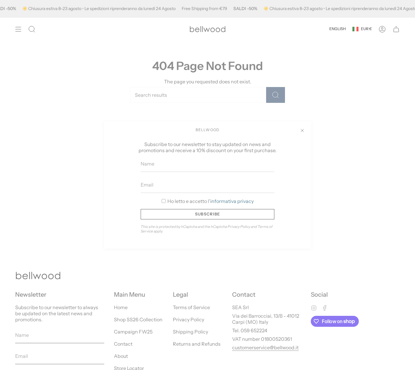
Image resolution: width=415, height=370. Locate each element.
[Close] (302, 130)
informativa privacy (232, 201)
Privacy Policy (239, 226)
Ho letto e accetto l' (210, 201)
